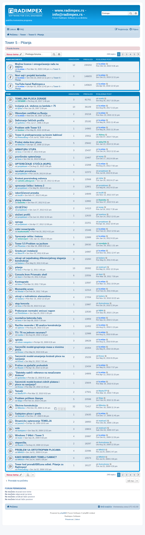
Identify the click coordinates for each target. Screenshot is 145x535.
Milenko (21, 408)
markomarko (23, 231)
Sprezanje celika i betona (29, 236)
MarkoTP (22, 393)
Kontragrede (21, 281)
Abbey (102, 135)
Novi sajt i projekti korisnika (30, 75)
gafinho (21, 123)
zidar (101, 178)
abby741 (102, 142)
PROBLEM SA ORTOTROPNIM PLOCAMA (37, 450)
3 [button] (126, 54)
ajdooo (21, 328)
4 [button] (130, 54)
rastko (21, 335)
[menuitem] (20, 29)
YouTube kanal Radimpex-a (30, 84)
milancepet (23, 239)
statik (101, 98)
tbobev (21, 130)
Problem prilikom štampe (29, 398)
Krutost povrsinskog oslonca (31, 178)
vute (17, 428)
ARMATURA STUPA (25, 149)
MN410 (21, 452)
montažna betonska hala (28, 318)
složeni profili (22, 214)
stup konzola (22, 303)
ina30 (20, 195)
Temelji (19, 391)
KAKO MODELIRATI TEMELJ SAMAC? (36, 457)
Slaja (20, 401)
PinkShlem (23, 313)
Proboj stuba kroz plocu (28, 142)
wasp (101, 156)
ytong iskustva (23, 200)
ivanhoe (102, 214)
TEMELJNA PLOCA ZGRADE (30, 98)
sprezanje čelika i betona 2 (29, 185)
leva (19, 152)
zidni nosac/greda (25, 229)
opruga (19, 222)
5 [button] (134, 54)
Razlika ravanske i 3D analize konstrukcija (38, 325)
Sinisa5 (21, 416)
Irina (20, 284)
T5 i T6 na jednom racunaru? (31, 332)
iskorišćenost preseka (27, 193)
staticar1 (103, 267)
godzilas (22, 378)
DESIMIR (22, 101)
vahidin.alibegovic (26, 181)
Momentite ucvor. (24, 289)
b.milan (21, 69)
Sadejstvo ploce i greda (28, 413)
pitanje (18, 267)
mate (20, 438)
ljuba (20, 108)
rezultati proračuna (25, 171)
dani (20, 277)
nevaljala (103, 243)
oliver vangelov (25, 342)
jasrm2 (21, 423)
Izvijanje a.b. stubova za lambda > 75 (35, 106)
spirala (18, 339)
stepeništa (20, 442)
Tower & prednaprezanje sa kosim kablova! (38, 135)
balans (21, 263)
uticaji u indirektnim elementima (33, 296)
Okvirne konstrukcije (26, 405)
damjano (22, 430)
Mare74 (21, 253)
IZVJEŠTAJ (21, 207)
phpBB (63, 513)
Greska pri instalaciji (26, 251)
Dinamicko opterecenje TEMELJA (33, 421)
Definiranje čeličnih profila (29, 120)
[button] (138, 54)
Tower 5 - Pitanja (18, 43)
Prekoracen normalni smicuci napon (35, 310)
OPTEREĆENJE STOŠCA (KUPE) (33, 164)
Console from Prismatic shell (31, 274)
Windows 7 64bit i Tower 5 (29, 435)
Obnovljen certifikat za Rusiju (31, 113)
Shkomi (21, 145)
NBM (101, 310)
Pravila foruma (13, 48)
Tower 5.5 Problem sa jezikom (31, 243)
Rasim (21, 368)
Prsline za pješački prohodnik (31, 365)
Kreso (20, 352)
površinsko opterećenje (28, 156)
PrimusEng (23, 137)
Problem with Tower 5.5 (28, 127)
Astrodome (104, 303)
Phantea (21, 246)
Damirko (21, 202)
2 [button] (122, 54)
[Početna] (29, 12)
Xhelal (20, 291)
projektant (22, 166)
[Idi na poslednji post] (107, 64)
